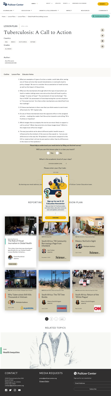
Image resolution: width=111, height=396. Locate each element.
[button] (55, 202)
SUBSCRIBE (56, 217)
